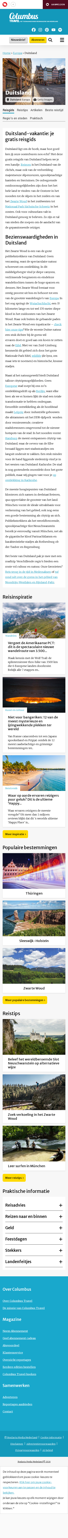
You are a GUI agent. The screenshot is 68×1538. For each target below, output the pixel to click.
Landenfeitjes (18, 1261)
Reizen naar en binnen (26, 1216)
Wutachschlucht (40, 303)
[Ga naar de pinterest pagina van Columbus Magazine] (47, 30)
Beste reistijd (54, 110)
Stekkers (13, 1250)
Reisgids (8, 110)
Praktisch (36, 118)
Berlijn (40, 391)
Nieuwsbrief (18, 39)
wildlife (36, 355)
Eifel (18, 345)
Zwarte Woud (18, 201)
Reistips (22, 110)
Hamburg (11, 438)
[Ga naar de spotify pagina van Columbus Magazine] (60, 30)
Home (7, 53)
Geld (9, 1227)
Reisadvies (15, 1205)
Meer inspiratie (14, 834)
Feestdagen (16, 1239)
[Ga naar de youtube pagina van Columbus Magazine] (53, 30)
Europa (17, 53)
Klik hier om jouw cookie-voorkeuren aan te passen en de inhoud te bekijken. (29, 1487)
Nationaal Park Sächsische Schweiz (27, 206)
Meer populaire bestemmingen (24, 1000)
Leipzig (18, 412)
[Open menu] (62, 40)
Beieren (26, 164)
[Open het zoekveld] (50, 40)
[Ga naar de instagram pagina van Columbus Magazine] (40, 30)
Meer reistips (13, 1177)
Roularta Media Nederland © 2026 (34, 1461)
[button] (55, 4)
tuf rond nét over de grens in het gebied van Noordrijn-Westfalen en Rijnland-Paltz (32, 577)
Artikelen (36, 110)
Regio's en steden (15, 118)
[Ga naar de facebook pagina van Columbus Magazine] (34, 30)
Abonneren (37, 39)
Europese (11, 386)
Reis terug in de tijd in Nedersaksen (28, 571)
